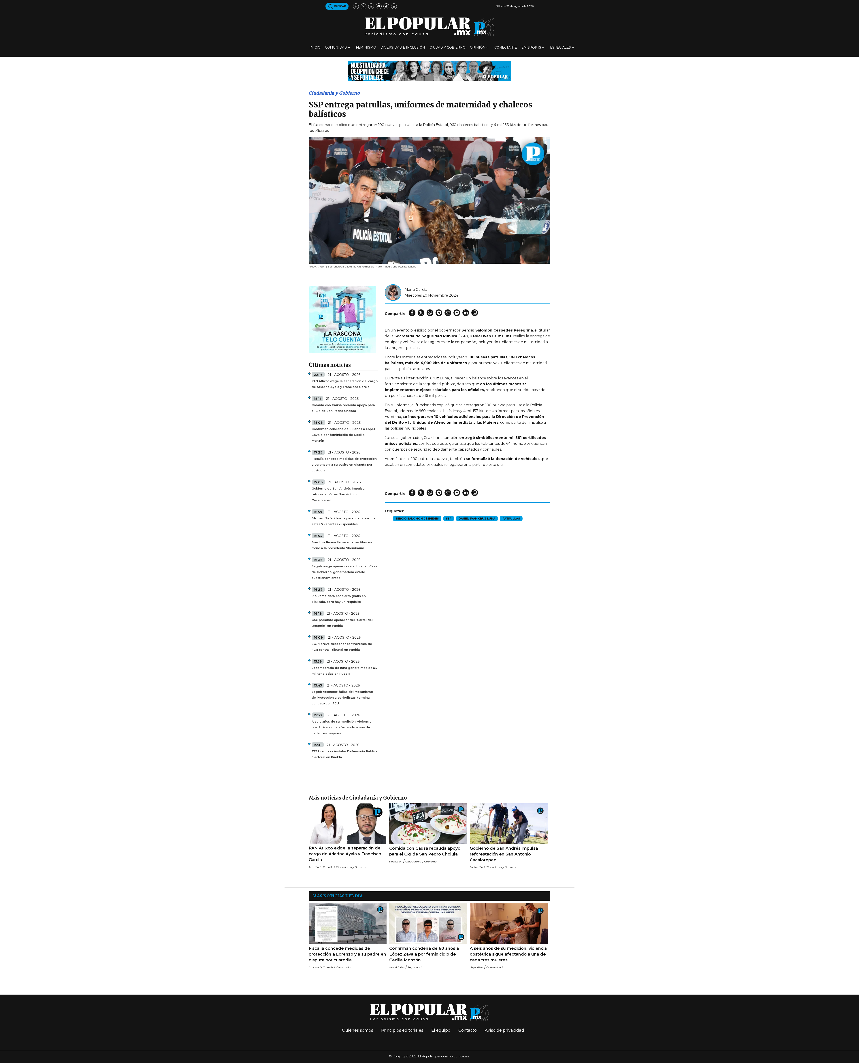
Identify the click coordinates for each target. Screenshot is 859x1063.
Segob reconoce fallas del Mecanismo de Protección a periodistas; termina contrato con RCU (342, 697)
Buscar (339, 6)
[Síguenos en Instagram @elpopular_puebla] (371, 6)
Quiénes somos (357, 1030)
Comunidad (336, 47)
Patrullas (511, 518)
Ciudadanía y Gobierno (334, 93)
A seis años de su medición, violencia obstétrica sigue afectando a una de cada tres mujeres (342, 727)
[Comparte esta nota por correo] (447, 312)
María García (416, 289)
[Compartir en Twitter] (421, 312)
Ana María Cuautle (321, 867)
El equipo (440, 1030)
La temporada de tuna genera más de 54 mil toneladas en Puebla (344, 670)
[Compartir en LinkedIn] (465, 312)
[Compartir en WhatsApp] (430, 312)
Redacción (395, 861)
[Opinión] (429, 71)
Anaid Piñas (397, 967)
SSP (448, 518)
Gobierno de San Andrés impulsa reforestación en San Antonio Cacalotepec (338, 494)
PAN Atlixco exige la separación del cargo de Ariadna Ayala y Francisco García (345, 384)
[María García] (393, 292)
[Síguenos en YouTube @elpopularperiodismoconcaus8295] (379, 6)
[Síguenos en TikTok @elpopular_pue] (386, 6)
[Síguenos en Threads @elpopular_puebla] (394, 6)
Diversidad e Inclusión (403, 47)
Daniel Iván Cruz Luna (477, 518)
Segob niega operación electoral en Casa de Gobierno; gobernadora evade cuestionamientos (344, 572)
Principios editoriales (402, 1030)
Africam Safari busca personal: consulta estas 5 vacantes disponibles (344, 521)
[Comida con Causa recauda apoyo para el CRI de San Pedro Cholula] (428, 823)
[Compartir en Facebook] (412, 312)
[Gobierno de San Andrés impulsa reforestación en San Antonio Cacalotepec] (509, 823)
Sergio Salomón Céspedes (417, 518)
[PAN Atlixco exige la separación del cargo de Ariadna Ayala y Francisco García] (348, 823)
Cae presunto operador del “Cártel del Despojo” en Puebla (342, 622)
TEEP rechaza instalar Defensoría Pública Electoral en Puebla (345, 754)
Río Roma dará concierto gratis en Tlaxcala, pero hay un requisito (339, 598)
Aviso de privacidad (504, 1030)
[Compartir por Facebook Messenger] (456, 312)
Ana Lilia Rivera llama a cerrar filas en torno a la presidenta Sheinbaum (342, 545)
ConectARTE (505, 47)
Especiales (560, 47)
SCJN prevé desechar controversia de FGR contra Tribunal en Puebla (342, 646)
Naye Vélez (476, 967)
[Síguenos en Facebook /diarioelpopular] (356, 6)
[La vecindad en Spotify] (342, 319)
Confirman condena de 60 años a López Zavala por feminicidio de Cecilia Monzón (344, 434)
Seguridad (414, 967)
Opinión (477, 47)
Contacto (467, 1030)
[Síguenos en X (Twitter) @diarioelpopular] (363, 6)
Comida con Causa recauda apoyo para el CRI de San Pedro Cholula (343, 408)
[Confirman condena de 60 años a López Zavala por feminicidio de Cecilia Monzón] (428, 923)
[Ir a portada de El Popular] (429, 26)
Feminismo (366, 47)
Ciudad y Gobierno (448, 47)
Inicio (315, 47)
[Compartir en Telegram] (438, 312)
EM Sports (531, 47)
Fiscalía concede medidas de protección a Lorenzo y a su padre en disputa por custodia (344, 464)
